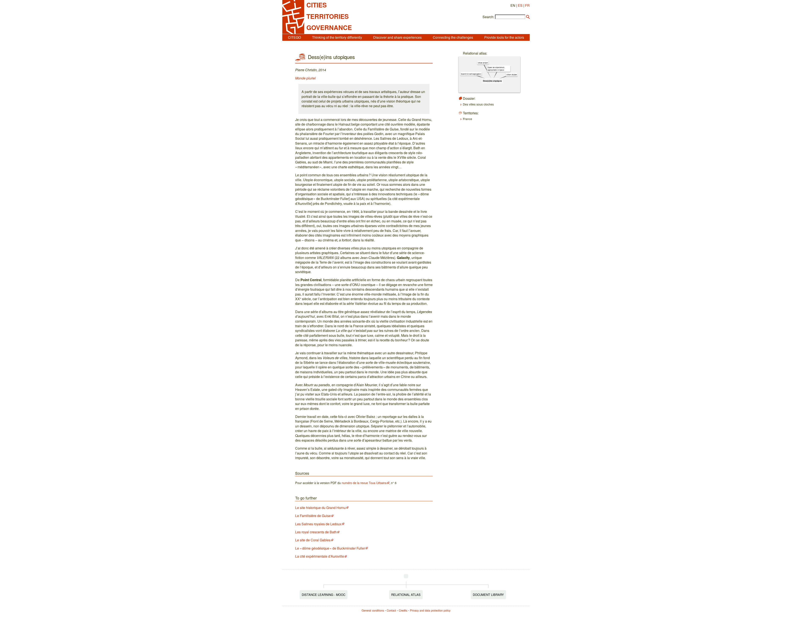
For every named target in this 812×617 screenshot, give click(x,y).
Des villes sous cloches (478, 104)
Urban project (483, 63)
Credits (403, 610)
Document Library (488, 594)
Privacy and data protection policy (430, 610)
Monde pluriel (305, 78)
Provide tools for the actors (504, 37)
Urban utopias (511, 74)
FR (527, 5)
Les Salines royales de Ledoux (318, 523)
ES (520, 5)
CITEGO (294, 37)
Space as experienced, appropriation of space (496, 68)
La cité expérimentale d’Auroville (319, 556)
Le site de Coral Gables (313, 540)
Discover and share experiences (397, 37)
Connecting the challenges (453, 37)
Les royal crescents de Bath (316, 531)
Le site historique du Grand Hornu (320, 507)
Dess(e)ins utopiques (492, 80)
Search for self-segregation (471, 74)
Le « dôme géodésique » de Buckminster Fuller (330, 548)
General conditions (373, 610)
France (467, 119)
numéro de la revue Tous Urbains (364, 482)
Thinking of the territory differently (337, 37)
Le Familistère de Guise (313, 515)
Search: (488, 17)
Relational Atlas (406, 594)
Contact (391, 610)
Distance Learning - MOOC (323, 594)
